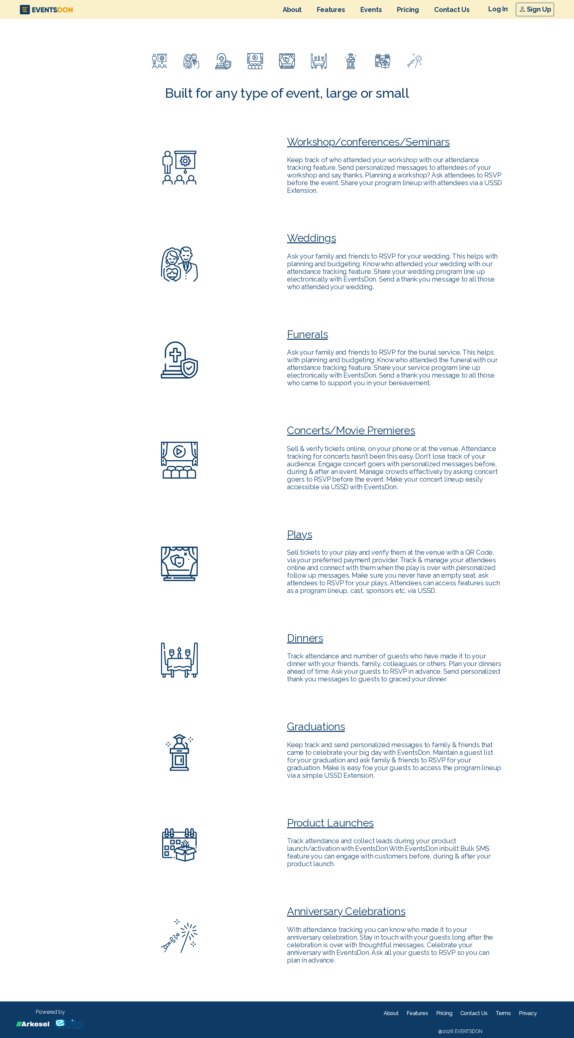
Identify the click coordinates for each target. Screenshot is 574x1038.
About (292, 10)
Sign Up (538, 9)
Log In (498, 9)
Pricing (408, 10)
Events (371, 10)
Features (331, 10)
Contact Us (452, 10)
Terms (503, 1013)
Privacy (528, 1013)
